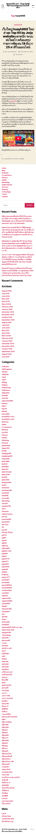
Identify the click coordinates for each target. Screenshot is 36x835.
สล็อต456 (5, 727)
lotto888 (5, 495)
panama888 (6, 519)
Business (5, 173)
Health (4, 180)
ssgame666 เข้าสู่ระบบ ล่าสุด (12, 627)
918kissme (6, 390)
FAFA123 (5, 430)
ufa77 (4, 651)
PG (3, 527)
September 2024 (8, 351)
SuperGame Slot (8, 630)
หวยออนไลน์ (14, 159)
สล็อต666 (5, 735)
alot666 (5, 395)
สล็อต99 (5, 743)
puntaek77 (6, 580)
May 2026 (5, 299)
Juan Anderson (12, 51)
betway (4, 403)
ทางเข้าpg (5, 690)
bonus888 (5, 414)
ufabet (4, 659)
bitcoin (4, 409)
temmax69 (6, 640)
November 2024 (8, 346)
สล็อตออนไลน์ (6, 754)
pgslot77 (5, 561)
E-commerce (6, 175)
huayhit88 (18, 24)
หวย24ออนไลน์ (7, 772)
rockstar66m (7, 590)
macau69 (5, 498)
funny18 (5, 443)
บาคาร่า (4, 693)
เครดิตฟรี (5, 780)
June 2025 (6, 328)
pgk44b (5, 553)
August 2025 (7, 322)
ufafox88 (5, 664)
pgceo (4, 540)
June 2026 (6, 296)
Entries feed (6, 816)
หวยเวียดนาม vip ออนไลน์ (10, 777)
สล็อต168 (5, 725)
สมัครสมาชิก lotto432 (9, 717)
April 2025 (6, 333)
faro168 (5, 432)
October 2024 (7, 349)
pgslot (4, 556)
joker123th (6, 474)
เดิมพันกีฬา (5, 785)
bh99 (4, 406)
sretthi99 (5, 625)
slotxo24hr (6, 622)
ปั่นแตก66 (5, 703)
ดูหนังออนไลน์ (6, 685)
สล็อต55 (5, 730)
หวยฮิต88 (21, 159)
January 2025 (7, 341)
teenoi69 (5, 638)
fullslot (4, 438)
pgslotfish (5, 567)
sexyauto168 (7, 609)
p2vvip (4, 517)
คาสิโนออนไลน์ (7, 675)
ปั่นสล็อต (5, 701)
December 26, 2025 (27, 51)
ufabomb (5, 661)
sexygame (6, 611)
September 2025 (8, 320)
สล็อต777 (5, 738)
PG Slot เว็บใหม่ (7, 532)
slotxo (4, 619)
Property (5, 189)
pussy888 (5, 582)
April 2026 (6, 301)
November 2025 (8, 315)
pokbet (4, 572)
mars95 (5, 503)
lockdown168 (7, 490)
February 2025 (7, 338)
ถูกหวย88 (5, 688)
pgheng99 (6, 548)
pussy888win (7, 588)
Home (4, 168)
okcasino (5, 511)
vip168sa (5, 669)
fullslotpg (5, 440)
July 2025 (5, 325)
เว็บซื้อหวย (5, 790)
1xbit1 (4, 380)
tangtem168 (6, 632)
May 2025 (5, 330)
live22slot (5, 488)
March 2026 (6, 304)
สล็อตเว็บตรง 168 (8, 761)
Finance (5, 178)
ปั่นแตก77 (5, 706)
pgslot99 (5, 564)
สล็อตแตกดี (6, 764)
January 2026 (7, 309)
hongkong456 (7, 456)
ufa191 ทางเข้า (7, 648)
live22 (4, 485)
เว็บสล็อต (5, 793)
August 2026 (7, 291)
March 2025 (6, 336)
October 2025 (7, 317)
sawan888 (6, 603)
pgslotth (5, 569)
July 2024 (5, 357)
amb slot (5, 398)
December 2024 (8, 343)
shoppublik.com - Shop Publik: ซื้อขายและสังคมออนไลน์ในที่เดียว (18, 5)
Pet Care (5, 187)
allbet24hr (6, 393)
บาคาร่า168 (6, 696)
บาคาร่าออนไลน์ (7, 698)
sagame (5, 596)
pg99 (4, 538)
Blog (3, 170)
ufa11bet (5, 646)
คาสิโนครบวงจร (7, 672)
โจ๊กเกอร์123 (6, 804)
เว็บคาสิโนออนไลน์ (8, 788)
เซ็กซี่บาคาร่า (6, 782)
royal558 (5, 593)
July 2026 (5, 293)
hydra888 (5, 461)
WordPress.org (7, 821)
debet (4, 424)
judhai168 (5, 480)
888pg (4, 382)
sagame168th (7, 601)
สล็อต (4, 719)
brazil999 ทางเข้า (8, 417)
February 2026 (7, 307)
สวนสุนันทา (5, 767)
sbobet (4, 606)
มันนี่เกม (4, 711)
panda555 (6, 522)
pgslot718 (5, 559)
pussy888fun (7, 585)
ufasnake (5, 667)
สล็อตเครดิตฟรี (7, 756)
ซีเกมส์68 (5, 680)
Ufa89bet (5, 653)
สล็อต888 (5, 740)
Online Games (7, 185)
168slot (4, 372)
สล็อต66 (5, 732)
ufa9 (3, 656)
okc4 (4, 509)
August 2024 (7, 354)
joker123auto (7, 472)
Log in (4, 813)
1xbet (4, 377)
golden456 (6, 445)
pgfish (4, 543)
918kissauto (6, 388)
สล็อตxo (4, 748)
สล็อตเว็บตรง (6, 759)
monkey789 (6, 506)
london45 (5, 493)
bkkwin (4, 411)
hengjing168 (6, 453)
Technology (6, 192)
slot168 (4, 617)
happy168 (5, 448)
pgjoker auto (6, 551)
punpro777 (6, 577)
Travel (4, 194)
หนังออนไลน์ (6, 769)
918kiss (5, 385)
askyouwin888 (7, 401)
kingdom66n (6, 482)
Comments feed (8, 819)
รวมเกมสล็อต (6, 714)
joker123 (5, 469)
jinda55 (5, 464)
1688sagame (7, 369)
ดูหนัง (4, 682)
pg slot (4, 530)
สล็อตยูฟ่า (5, 751)
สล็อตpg (5, 746)
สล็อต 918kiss (7, 722)
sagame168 (6, 598)
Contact (5, 196)
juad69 (4, 477)
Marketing (5, 182)
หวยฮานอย (5, 775)
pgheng (5, 546)
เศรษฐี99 (5, 796)
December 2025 (8, 312)
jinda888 (5, 467)
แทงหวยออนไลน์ (7, 801)
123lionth (5, 366)
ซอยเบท (4, 677)
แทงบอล (4, 798)
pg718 (4, 535)
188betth (5, 374)
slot (3, 614)
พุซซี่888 (5, 709)
